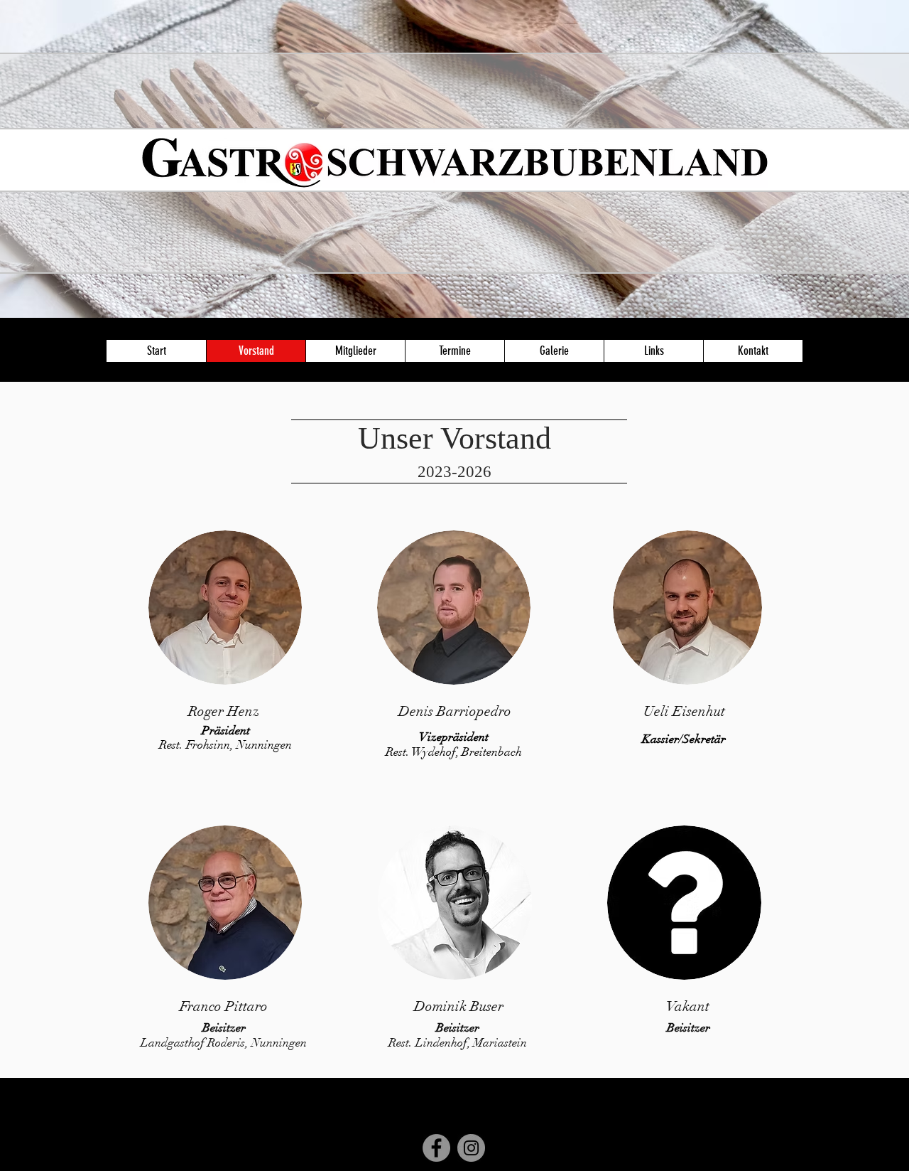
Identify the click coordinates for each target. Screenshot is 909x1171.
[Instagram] (471, 1148)
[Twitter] (769, 1161)
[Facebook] (436, 1148)
